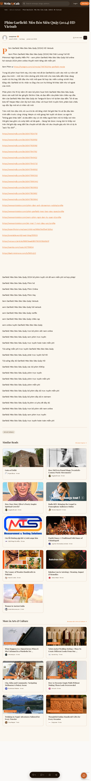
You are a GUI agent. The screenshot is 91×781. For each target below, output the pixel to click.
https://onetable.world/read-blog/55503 (20, 235)
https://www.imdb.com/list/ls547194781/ (19, 151)
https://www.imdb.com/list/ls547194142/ (19, 157)
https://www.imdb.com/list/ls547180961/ (19, 193)
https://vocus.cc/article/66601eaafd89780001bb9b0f (25, 241)
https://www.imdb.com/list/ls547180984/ (20, 199)
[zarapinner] (4, 37)
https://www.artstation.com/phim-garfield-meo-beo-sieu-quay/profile (33, 211)
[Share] (56, 775)
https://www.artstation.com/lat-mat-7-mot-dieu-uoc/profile (28, 223)
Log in (75, 3)
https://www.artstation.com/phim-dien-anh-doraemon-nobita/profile (32, 205)
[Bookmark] (49, 775)
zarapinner (13, 36)
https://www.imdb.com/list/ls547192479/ (20, 133)
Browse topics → (81, 443)
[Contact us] (84, 776)
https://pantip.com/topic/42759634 (18, 247)
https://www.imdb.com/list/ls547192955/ (19, 139)
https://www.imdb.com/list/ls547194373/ (20, 163)
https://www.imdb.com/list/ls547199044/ (20, 181)
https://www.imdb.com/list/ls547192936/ (19, 145)
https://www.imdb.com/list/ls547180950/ (20, 187)
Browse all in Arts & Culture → (77, 621)
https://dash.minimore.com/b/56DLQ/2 (19, 253)
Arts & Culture (15, 10)
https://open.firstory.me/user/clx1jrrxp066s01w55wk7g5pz (27, 229)
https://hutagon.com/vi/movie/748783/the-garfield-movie (39, 67)
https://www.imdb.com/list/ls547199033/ (20, 175)
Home (6, 10)
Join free (85, 3)
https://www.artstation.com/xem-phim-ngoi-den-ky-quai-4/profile (31, 217)
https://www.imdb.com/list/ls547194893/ (20, 169)
